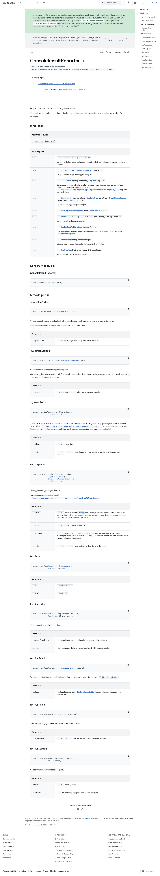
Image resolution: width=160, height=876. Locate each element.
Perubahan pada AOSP (69, 26)
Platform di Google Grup (64, 854)
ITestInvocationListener (101, 69)
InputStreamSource (117, 198)
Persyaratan (7, 843)
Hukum (30, 871)
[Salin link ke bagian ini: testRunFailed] (47, 658)
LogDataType (92, 198)
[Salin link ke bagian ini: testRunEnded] (47, 604)
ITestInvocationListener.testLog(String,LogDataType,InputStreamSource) (65, 498)
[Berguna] (125, 52)
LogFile (92, 181)
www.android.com (115, 846)
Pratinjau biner (8, 850)
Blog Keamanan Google (64, 850)
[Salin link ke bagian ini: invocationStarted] (52, 351)
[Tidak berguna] (128, 52)
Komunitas (22, 871)
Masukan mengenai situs (59, 871)
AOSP (32, 52)
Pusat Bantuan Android (116, 839)
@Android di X (60, 839)
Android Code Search (46, 3)
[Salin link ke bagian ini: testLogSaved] (47, 464)
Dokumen (24, 3)
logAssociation (64, 181)
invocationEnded (65, 158)
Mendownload (8, 846)
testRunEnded (63, 217)
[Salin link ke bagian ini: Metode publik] (52, 295)
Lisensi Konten (89, 818)
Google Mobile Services (116, 850)
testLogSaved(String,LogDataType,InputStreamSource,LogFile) (86, 189)
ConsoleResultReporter (42, 141)
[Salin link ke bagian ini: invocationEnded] (50, 302)
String (81, 513)
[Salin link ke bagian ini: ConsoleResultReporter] (58, 273)
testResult (62, 211)
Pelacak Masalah (114, 858)
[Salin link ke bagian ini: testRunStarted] (49, 749)
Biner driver (7, 858)
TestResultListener (49, 69)
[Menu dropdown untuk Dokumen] (31, 3)
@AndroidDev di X (62, 843)
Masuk (154, 3)
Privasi (45, 871)
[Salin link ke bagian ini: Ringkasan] (46, 126)
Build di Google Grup (63, 858)
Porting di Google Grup (63, 861)
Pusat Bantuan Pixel (115, 843)
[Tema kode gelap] (128, 280)
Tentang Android (9, 871)
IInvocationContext (84, 170)
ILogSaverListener (79, 69)
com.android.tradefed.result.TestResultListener (56, 84)
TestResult (95, 211)
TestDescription (75, 211)
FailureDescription (80, 227)
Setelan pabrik (8, 854)
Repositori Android (10, 839)
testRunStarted (64, 250)
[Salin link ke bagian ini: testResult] (43, 556)
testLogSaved (63, 198)
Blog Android (60, 846)
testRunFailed (64, 227)
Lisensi (38, 871)
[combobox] (113, 3)
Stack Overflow (113, 854)
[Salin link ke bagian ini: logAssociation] (48, 402)
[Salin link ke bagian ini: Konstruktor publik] (58, 266)
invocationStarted (66, 170)
